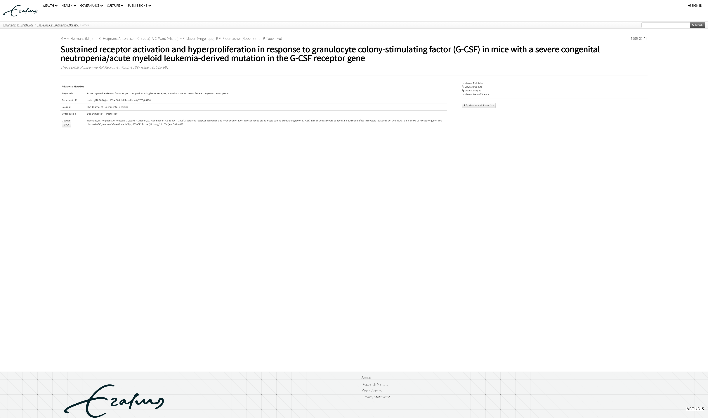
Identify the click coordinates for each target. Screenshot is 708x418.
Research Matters (375, 384)
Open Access (371, 391)
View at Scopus (472, 90)
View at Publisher (474, 83)
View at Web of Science (476, 94)
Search (699, 25)
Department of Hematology (18, 25)
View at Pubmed (473, 87)
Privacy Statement (376, 397)
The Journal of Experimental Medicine (58, 25)
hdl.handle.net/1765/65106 (136, 100)
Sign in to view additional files (479, 105)
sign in (696, 6)
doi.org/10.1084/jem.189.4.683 (103, 100)
